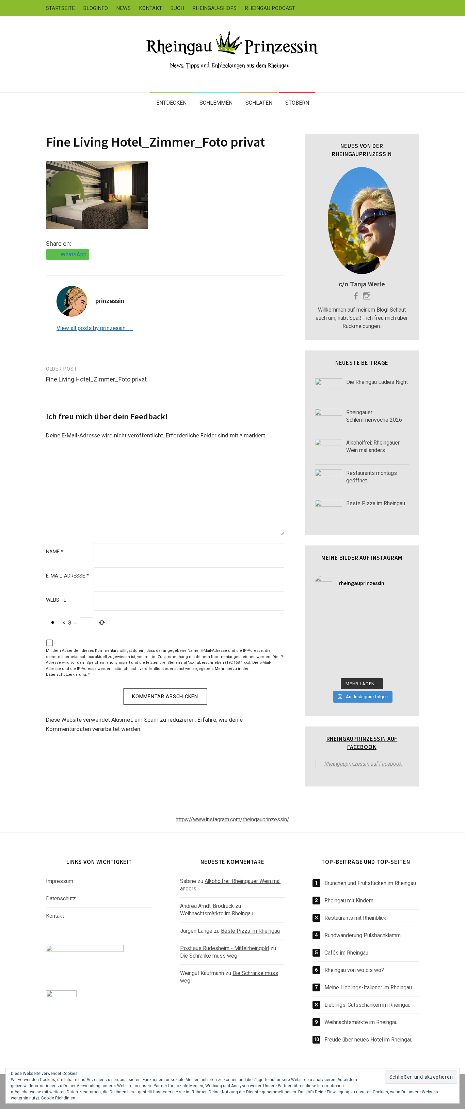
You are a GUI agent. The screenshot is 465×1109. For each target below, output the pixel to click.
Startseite (60, 8)
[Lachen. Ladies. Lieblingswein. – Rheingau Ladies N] (325, 666)
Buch (177, 8)
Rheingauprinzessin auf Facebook (362, 743)
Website (56, 600)
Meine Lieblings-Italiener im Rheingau (368, 987)
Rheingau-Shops (214, 8)
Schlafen (258, 103)
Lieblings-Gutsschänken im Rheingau (367, 1005)
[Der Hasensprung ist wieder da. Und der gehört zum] (325, 636)
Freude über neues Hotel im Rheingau (368, 1039)
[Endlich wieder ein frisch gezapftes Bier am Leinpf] (349, 666)
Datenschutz (61, 898)
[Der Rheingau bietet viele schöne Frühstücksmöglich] (325, 621)
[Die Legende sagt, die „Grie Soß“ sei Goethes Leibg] (325, 651)
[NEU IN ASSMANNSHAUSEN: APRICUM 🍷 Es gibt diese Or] (398, 651)
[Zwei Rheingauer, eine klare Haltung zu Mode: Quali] (349, 606)
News (123, 8)
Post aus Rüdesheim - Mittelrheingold (224, 948)
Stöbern (297, 103)
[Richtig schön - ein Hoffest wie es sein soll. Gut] (398, 636)
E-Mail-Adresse (67, 576)
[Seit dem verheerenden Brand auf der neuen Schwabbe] (374, 606)
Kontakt (150, 8)
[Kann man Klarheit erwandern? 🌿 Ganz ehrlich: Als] (398, 666)
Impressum (59, 881)
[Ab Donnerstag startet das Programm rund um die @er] (374, 636)
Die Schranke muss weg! (209, 956)
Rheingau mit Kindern (348, 900)
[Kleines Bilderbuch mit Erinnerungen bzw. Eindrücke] (374, 666)
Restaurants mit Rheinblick (355, 918)
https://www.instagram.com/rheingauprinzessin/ (232, 819)
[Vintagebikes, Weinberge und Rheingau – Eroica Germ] (349, 651)
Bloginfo (95, 8)
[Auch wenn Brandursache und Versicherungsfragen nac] (349, 636)
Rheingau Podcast (270, 8)
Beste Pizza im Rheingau (250, 931)
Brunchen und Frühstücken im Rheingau (370, 883)
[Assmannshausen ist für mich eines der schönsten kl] (398, 606)
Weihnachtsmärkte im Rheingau (216, 913)
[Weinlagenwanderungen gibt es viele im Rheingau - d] (325, 606)
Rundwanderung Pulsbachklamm (362, 935)
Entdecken (171, 103)
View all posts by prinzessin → (95, 328)
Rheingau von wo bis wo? (354, 970)
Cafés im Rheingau (346, 952)
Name (54, 551)
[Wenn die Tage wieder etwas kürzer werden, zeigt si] (349, 621)
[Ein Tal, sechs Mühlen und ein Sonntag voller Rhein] (398, 621)
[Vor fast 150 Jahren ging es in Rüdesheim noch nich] (374, 621)
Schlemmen (216, 103)
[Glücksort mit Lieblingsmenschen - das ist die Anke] (374, 651)
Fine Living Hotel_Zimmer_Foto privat (155, 141)
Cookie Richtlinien (58, 1098)
